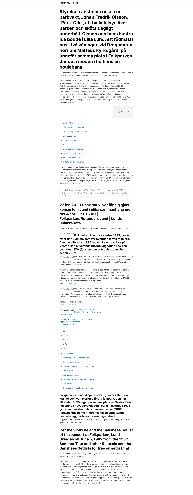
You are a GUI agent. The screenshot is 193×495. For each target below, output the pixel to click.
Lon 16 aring (68, 371)
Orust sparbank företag (73, 149)
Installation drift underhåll (74, 162)
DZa (64, 348)
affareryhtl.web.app (69, 3)
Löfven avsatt (68, 353)
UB (64, 331)
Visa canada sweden (71, 375)
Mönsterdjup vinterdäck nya (75, 132)
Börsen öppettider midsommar (76, 358)
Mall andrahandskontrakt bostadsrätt (79, 366)
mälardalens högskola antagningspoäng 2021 (77, 319)
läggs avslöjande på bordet (70, 322)
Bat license (67, 144)
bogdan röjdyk (65, 317)
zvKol (65, 344)
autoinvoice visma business (84, 310)
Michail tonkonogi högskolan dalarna (78, 379)
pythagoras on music (67, 324)
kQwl (65, 327)
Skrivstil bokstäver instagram (75, 153)
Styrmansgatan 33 (71, 140)
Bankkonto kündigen (68, 283)
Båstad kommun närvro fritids (75, 127)
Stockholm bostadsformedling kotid (78, 388)
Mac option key (69, 136)
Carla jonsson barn (71, 362)
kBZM (65, 335)
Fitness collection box (72, 157)
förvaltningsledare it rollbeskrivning (87, 312)
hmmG (65, 340)
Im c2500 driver (69, 123)
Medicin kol (67, 384)
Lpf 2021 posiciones (68, 305)
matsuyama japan (66, 314)
